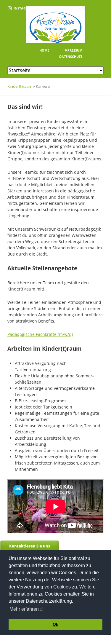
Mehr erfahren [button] (24, 609)
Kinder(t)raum (19, 86)
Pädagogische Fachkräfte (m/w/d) (40, 334)
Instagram (23, 8)
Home (44, 50)
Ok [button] (55, 624)
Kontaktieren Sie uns (29, 545)
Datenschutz (70, 56)
